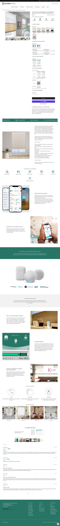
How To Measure (50, 0)
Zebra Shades (30, 506)
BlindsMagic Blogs (53, 513)
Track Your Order (46, 0)
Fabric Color (34, 26)
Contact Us (39, 0)
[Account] (53, 3)
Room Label (34, 92)
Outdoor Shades (30, 510)
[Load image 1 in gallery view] (17, 24)
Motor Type (34, 58)
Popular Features (29, 7)
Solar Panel (34, 80)
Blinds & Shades (14, 7)
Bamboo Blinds (30, 515)
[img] (5, 447)
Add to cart (43, 98)
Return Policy (52, 506)
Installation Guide (55, 0)
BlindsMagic (6, 522)
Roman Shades (30, 513)
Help (48, 7)
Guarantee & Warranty (53, 510)
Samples (43, 7)
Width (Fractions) (46, 49)
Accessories (22, 7)
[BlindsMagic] (8, 3)
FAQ (42, 0)
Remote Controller (35, 70)
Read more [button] (4, 454)
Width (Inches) (34, 49)
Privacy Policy (52, 507)
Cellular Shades (30, 509)
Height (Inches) (34, 52)
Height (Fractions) (46, 52)
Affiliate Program (53, 512)
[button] (49, 14)
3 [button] (30, 493)
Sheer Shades (30, 507)
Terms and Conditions (54, 522)
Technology (37, 7)
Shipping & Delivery (53, 509)
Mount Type (34, 43)
